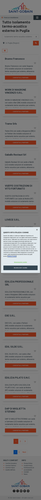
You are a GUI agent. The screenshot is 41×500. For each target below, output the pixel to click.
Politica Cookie (12, 256)
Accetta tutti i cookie (20, 267)
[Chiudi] (37, 229)
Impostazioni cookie (20, 262)
